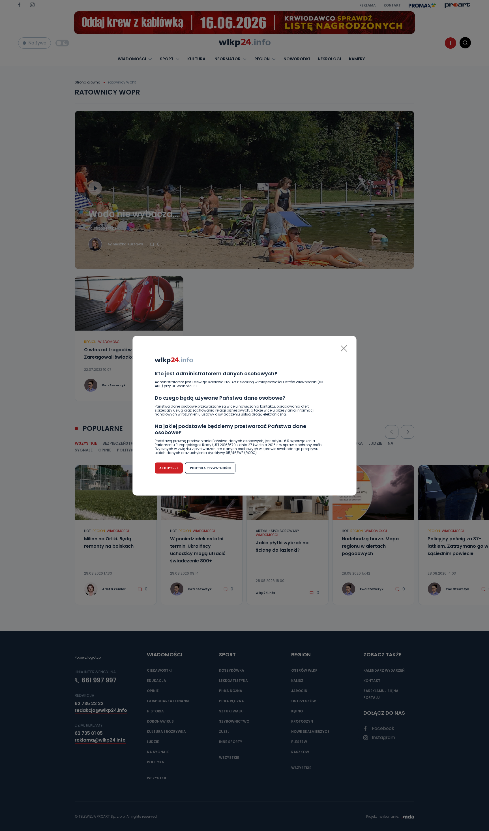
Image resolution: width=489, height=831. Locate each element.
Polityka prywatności (210, 468)
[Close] (343, 348)
